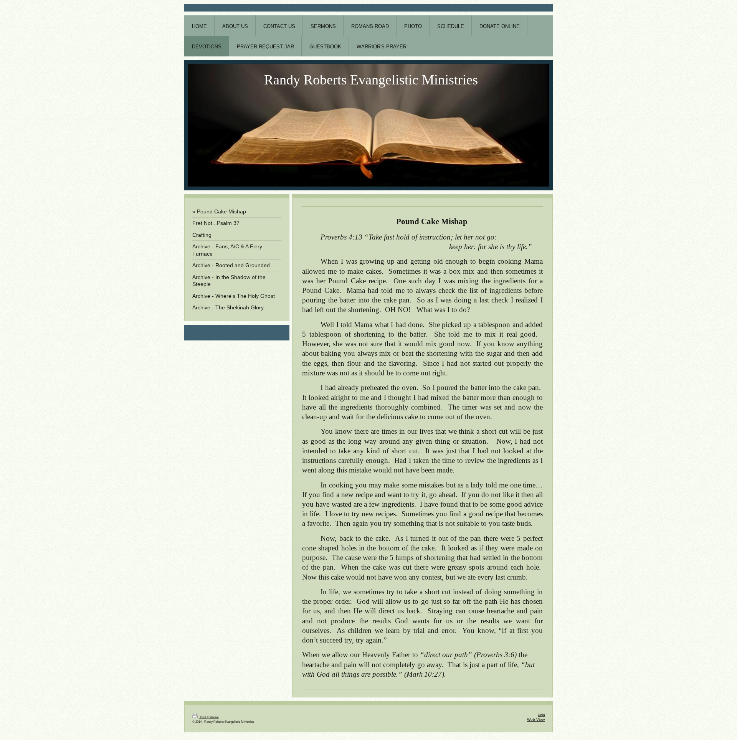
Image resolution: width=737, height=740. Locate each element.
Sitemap (213, 717)
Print (203, 717)
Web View (536, 719)
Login (541, 715)
